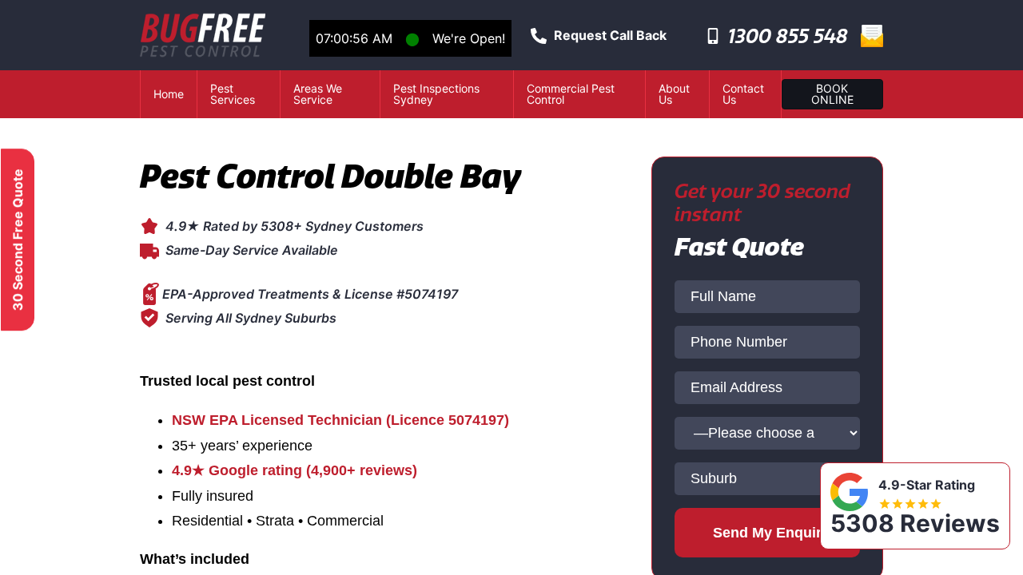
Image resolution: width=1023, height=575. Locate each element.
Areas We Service (317, 93)
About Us (674, 93)
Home (168, 94)
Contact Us (743, 93)
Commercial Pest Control (571, 93)
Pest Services (232, 93)
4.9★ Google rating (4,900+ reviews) (294, 470)
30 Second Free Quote (18, 240)
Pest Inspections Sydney (436, 93)
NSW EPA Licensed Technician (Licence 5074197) (340, 420)
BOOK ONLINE (832, 93)
